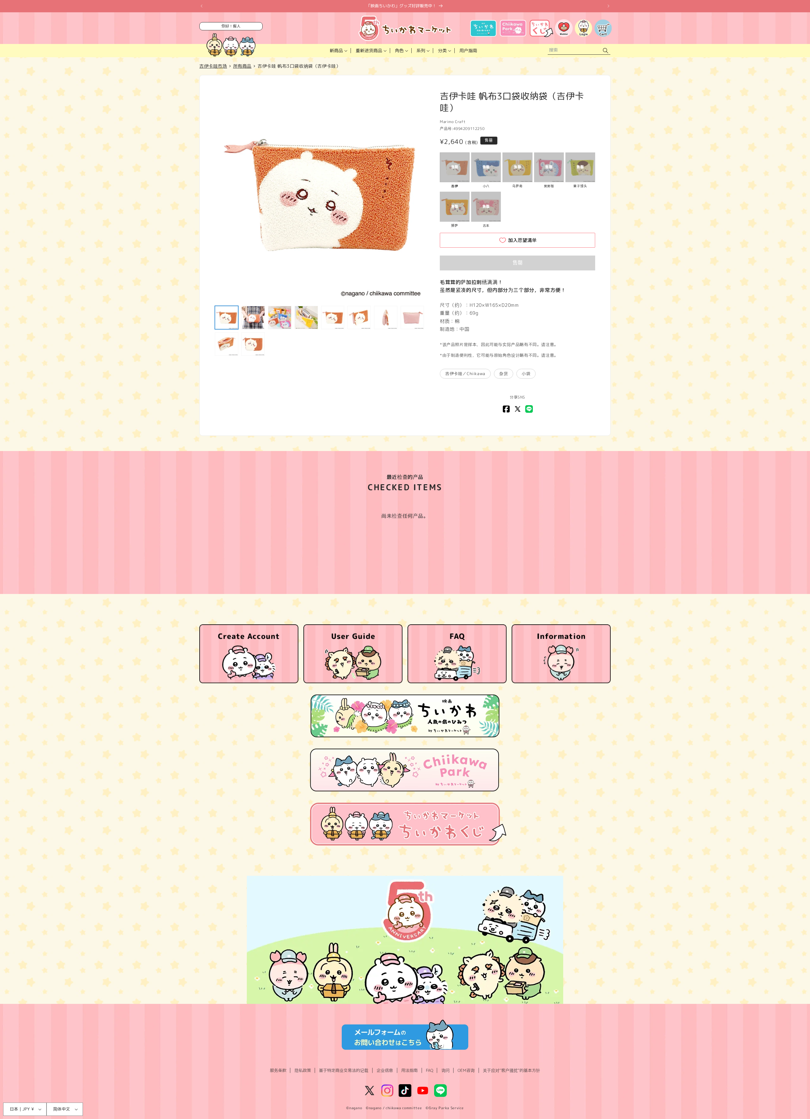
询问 (445, 1070)
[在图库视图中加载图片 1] (226, 317)
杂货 (503, 373)
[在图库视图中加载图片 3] (279, 317)
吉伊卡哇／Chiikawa (465, 373)
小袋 (526, 373)
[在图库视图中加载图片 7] (385, 317)
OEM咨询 (466, 1070)
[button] (338, 50)
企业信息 (385, 1070)
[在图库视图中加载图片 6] (359, 317)
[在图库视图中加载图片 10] (253, 344)
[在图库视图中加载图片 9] (226, 344)
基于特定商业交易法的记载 (343, 1070)
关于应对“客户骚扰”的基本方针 (511, 1070)
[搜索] (605, 51)
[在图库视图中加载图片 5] (333, 317)
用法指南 (409, 1070)
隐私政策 (303, 1070)
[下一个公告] (608, 6)
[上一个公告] (202, 6)
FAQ (429, 1070)
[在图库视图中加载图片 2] (253, 317)
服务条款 (278, 1070)
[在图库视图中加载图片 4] (306, 317)
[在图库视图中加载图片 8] (412, 317)
